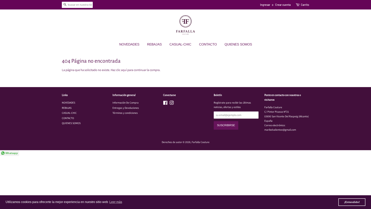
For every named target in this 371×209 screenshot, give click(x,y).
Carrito (305, 4)
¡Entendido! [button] (352, 202)
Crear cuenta (283, 4)
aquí (124, 70)
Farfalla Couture (200, 142)
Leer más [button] (115, 202)
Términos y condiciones (125, 113)
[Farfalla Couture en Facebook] (165, 103)
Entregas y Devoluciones (125, 108)
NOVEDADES (129, 44)
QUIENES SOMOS (238, 44)
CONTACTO (208, 44)
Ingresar (265, 4)
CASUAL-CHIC (180, 44)
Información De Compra (125, 102)
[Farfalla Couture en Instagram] (171, 103)
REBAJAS (154, 44)
